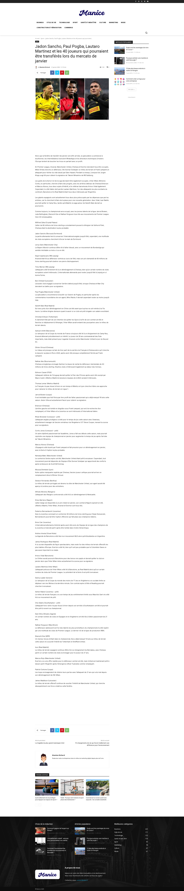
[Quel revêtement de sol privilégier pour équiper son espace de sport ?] (46, 787)
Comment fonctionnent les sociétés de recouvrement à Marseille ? (56, 850)
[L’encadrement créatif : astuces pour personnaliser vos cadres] (40, 841)
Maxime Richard (45, 67)
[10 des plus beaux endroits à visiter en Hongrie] (119, 71)
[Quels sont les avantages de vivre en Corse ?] (119, 50)
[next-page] (40, 805)
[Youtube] (147, 1)
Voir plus (131, 89)
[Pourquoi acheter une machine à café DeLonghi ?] (119, 60)
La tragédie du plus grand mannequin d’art (49, 743)
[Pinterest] (62, 72)
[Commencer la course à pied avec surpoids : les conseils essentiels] (97, 787)
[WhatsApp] (67, 72)
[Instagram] (139, 1)
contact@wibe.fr (82, 880)
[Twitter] (142, 1)
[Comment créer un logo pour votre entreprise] (119, 81)
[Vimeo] (144, 1)
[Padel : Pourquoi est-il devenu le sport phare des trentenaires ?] (72, 787)
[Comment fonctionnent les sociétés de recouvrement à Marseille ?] (40, 851)
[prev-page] (36, 805)
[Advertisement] (72, 137)
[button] (146, 32)
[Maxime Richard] (36, 67)
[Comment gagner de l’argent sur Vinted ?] (40, 831)
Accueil (37, 38)
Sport (42, 38)
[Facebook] (136, 1)
